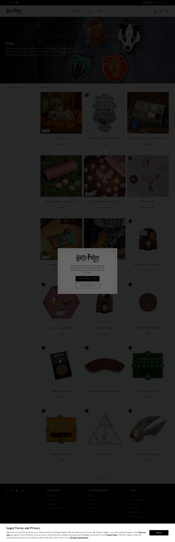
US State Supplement (79, 538)
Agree (159, 533)
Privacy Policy (112, 535)
